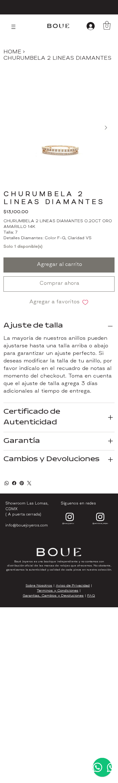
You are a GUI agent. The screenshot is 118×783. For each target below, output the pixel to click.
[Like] (70, 517)
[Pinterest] (22, 483)
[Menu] (13, 27)
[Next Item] (106, 128)
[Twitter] (29, 483)
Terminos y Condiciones (57, 591)
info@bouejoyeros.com (26, 525)
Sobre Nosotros (38, 585)
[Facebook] (14, 483)
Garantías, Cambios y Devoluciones (53, 596)
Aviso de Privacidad (73, 585)
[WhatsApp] (6, 483)
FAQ (91, 596)
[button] (106, 25)
